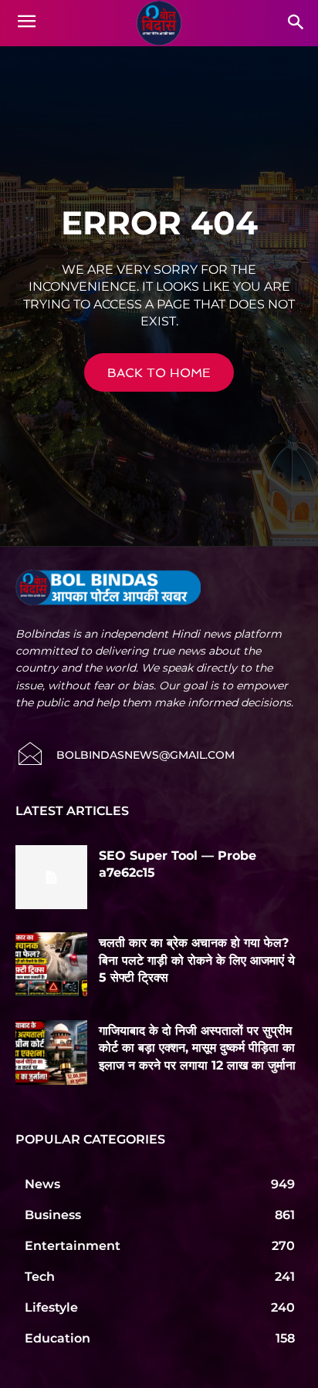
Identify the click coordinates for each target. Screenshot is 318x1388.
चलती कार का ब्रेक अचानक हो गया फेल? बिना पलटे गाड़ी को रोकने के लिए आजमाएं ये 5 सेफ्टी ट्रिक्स (197, 960)
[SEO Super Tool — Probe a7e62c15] (51, 877)
